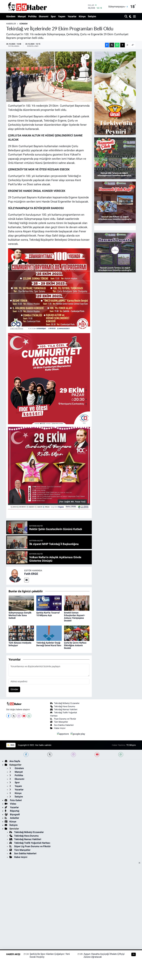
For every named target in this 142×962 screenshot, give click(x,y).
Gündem (10, 16)
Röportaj (14, 810)
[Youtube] (24, 715)
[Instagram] (19, 715)
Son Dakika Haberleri (64, 725)
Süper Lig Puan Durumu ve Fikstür (32, 846)
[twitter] (49, 754)
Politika (32, 16)
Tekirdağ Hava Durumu (64, 706)
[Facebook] (8, 715)
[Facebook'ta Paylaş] (107, 45)
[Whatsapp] (29, 715)
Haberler (11, 24)
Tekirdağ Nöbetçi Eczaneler (66, 703)
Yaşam (61, 16)
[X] (13, 715)
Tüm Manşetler (61, 722)
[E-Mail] (26, 580)
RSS (12, 745)
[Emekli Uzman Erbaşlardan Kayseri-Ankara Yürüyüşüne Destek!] (76, 602)
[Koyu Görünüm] (130, 17)
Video (12, 803)
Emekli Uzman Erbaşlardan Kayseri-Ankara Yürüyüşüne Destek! (74, 616)
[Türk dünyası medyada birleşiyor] (21, 633)
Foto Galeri (15, 800)
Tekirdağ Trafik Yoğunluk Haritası (32, 842)
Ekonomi (43, 16)
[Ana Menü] (134, 17)
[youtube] (97, 754)
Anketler (14, 818)
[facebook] (26, 754)
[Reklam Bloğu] (115, 93)
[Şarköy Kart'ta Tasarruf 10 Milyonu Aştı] (49, 602)
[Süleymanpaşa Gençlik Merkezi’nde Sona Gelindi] (21, 602)
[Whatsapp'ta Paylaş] (117, 45)
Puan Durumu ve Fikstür (65, 719)
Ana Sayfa (14, 761)
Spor (53, 16)
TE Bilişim (131, 745)
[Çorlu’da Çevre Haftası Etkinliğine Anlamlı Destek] (76, 633)
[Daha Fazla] (122, 45)
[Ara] (126, 17)
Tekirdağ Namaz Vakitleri (65, 709)
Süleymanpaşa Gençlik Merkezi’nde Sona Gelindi (20, 615)
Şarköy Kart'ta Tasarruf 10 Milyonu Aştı (48, 614)
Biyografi (14, 814)
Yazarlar (72, 16)
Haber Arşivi (59, 728)
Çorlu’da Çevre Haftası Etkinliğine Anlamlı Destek (75, 645)
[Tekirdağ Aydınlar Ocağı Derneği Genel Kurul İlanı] (49, 633)
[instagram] (73, 754)
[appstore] (63, 733)
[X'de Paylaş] (111, 45)
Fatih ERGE (31, 573)
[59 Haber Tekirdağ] (34, 6)
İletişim (92, 16)
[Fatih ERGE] (15, 575)
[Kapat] (140, 863)
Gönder (14, 689)
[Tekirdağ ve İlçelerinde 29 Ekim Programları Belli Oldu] (49, 77)
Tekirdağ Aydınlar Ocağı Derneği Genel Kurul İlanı (48, 644)
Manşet (22, 16)
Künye (82, 16)
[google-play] (78, 733)
